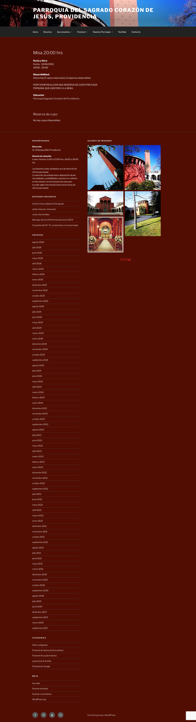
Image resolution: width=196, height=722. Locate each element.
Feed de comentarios (42, 694)
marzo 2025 (38, 333)
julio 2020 (36, 601)
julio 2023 (36, 435)
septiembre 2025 (40, 301)
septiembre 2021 (40, 542)
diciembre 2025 (39, 285)
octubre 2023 (38, 419)
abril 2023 (37, 451)
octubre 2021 (38, 537)
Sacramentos (63, 32)
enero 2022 (37, 521)
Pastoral (81, 32)
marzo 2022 (37, 515)
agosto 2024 (38, 365)
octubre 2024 (38, 354)
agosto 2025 (38, 306)
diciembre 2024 (39, 344)
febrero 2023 (38, 462)
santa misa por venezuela (44, 209)
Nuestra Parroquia (102, 32)
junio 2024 (37, 376)
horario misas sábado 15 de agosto (48, 203)
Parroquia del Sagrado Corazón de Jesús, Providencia (93, 13)
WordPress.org (39, 699)
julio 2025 (36, 312)
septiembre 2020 (40, 590)
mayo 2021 (37, 563)
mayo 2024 (37, 381)
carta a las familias (40, 214)
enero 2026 (37, 279)
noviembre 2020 (40, 579)
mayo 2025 (37, 322)
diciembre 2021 (39, 526)
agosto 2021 (38, 547)
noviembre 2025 (40, 290)
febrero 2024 (38, 397)
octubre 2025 (38, 295)
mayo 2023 (37, 445)
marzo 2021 (37, 569)
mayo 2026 (37, 258)
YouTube (122, 32)
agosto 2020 (38, 596)
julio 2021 (36, 553)
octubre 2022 (38, 483)
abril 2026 (37, 263)
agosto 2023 (38, 429)
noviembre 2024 (40, 349)
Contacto (136, 32)
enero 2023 (37, 467)
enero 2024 (37, 403)
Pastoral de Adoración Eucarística (47, 650)
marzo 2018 (37, 622)
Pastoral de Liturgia (41, 666)
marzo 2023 (38, 456)
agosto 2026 (38, 242)
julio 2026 (36, 247)
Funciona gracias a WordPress (101, 715)
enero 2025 (37, 338)
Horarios (47, 32)
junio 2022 (37, 499)
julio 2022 (36, 494)
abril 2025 (37, 328)
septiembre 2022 (40, 488)
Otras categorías (40, 645)
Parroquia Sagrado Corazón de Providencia (56, 98)
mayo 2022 (37, 505)
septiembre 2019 (40, 617)
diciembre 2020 (39, 574)
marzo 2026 (38, 269)
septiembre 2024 (40, 360)
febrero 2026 (38, 274)
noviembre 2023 (40, 413)
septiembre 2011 (40, 628)
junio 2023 (37, 440)
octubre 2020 (38, 585)
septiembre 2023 (40, 424)
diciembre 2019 (39, 612)
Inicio (35, 32)
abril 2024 (37, 387)
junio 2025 (37, 317)
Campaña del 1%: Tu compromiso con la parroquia (55, 225)
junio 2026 (37, 252)
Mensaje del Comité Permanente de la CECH (52, 219)
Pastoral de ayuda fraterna (44, 655)
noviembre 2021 (39, 531)
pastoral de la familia (41, 661)
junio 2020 (37, 606)
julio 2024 (36, 370)
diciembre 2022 (39, 472)
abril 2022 (36, 510)
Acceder (36, 683)
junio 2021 (37, 558)
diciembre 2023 (39, 408)
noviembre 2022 (39, 478)
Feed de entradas (40, 688)
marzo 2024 (38, 392)
